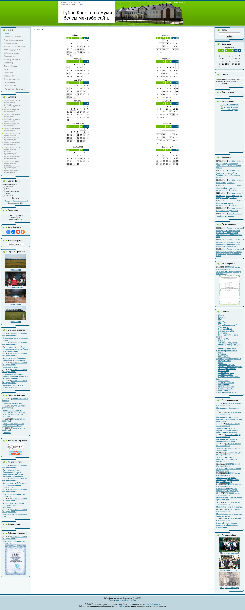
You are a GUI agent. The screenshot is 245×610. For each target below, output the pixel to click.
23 (68, 52)
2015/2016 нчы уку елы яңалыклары (12, 148)
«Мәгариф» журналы (226, 365)
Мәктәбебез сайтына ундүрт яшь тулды (14, 542)
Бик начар (9, 195)
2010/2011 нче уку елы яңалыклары (12, 171)
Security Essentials (225, 375)
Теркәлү (176, 2)
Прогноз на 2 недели (229, 110)
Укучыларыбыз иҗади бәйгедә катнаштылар (228, 273)
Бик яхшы (9, 186)
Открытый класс (224, 361)
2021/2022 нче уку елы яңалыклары (12, 120)
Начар (8, 193)
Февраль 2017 (167, 35)
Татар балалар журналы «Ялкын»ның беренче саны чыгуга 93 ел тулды (227, 480)
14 (84, 46)
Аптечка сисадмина (226, 373)
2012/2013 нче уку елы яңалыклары (12, 162)
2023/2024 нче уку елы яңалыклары (12, 110)
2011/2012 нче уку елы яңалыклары (12, 167)
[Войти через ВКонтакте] (13, 232)
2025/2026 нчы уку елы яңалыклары (12, 101)
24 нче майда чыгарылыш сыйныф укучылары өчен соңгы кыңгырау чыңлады (15, 376)
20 (81, 49)
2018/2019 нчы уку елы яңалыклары (12, 134)
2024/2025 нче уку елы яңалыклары (12, 106)
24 (161, 141)
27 (81, 52)
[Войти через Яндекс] (18, 232)
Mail (220, 319)
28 (78, 141)
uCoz (134, 600)
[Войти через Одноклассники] (23, 232)
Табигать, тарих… (235, 161)
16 (78, 70)
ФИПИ (220, 353)
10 (81, 67)
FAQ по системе (224, 391)
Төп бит (169, 2)
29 (174, 76)
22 (164, 50)
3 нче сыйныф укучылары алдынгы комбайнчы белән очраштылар (227, 525)
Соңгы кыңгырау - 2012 (229, 570)
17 (81, 70)
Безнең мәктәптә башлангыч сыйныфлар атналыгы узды (14, 359)
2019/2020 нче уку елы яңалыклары (12, 129)
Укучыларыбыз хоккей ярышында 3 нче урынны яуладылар (226, 460)
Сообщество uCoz (225, 389)
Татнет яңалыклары (235, 228)
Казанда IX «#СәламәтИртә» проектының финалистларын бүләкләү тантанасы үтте (228, 244)
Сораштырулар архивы (20, 201)
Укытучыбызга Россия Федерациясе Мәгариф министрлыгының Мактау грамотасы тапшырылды (13, 473)
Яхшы (8, 189)
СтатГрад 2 (223, 355)
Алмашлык (7, 433)
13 (81, 46)
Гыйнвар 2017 (78, 35)
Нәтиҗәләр (8, 201)
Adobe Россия (224, 381)
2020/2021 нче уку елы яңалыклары (12, 124)
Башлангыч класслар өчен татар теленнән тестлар (13, 425)
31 (71, 55)
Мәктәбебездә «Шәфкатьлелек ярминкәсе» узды (229, 499)
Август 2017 (167, 101)
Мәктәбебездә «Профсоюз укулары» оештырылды (227, 440)
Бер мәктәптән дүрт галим (227, 211)
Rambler (221, 317)
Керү (183, 2)
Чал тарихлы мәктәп (15, 287)
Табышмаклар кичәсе (11, 367)
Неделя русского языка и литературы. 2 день (13, 386)
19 (78, 49)
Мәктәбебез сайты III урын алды (229, 507)
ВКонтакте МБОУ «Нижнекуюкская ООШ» (225, 330)
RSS (81, 4)
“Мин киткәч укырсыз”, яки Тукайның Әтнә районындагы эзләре (228, 175)
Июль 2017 (77, 101)
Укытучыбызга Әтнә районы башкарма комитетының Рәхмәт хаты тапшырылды (16, 349)
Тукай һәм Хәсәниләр (225, 216)
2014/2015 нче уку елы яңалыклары (12, 153)
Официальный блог (226, 387)
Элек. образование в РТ (227, 325)
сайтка (121, 606)
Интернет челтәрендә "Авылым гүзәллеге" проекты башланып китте (229, 254)
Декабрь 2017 (167, 147)
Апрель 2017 (167, 59)
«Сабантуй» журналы (227, 369)
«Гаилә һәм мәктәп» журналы (230, 367)
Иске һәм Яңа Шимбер (225, 183)
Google (221, 321)
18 (75, 49)
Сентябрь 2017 (78, 124)
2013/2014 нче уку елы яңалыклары (12, 157)
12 (78, 46)
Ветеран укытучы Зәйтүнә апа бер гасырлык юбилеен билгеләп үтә (15, 485)
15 (164, 47)
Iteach (220, 363)
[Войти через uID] (8, 232)
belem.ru (221, 341)
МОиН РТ (222, 323)
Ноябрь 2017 (78, 147)
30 (78, 76)
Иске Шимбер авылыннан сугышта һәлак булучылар (226, 204)
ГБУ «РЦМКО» (224, 339)
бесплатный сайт (123, 600)
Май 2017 (78, 80)
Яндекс (221, 315)
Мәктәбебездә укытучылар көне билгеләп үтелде (229, 515)
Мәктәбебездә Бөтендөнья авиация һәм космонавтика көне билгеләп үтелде (229, 419)
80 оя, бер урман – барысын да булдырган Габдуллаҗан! (229, 197)
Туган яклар (15, 270)
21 (84, 49)
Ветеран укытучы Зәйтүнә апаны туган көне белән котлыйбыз (13, 505)
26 (177, 50)
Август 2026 (229, 48)
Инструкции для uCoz (227, 393)
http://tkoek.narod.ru (152, 604)
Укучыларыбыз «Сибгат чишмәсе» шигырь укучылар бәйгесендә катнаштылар (227, 430)
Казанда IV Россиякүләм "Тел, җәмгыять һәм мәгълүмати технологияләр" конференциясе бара (229, 234)
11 (74, 46)
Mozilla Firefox (224, 385)
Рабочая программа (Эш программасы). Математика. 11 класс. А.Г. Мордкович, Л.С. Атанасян (15, 414)
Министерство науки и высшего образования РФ (226, 350)
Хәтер (239, 185)
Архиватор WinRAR (226, 383)
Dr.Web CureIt (223, 371)
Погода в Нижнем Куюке (229, 105)
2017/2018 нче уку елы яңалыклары (12, 139)
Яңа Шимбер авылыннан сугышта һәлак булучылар (226, 189)
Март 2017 (77, 59)
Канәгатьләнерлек (12, 191)
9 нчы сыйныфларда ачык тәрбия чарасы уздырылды (227, 490)
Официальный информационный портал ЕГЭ (228, 358)
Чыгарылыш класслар (229, 553)
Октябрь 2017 (167, 124)
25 (75, 52)
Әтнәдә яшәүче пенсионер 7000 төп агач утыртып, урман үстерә (228, 166)
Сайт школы (223, 327)
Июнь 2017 (167, 80)
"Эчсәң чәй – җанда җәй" (12, 403)
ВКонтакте (222, 333)
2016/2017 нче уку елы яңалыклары (12, 143)
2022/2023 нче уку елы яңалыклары (12, 115)
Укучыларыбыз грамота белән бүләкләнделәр (228, 470)
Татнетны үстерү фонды (228, 343)
